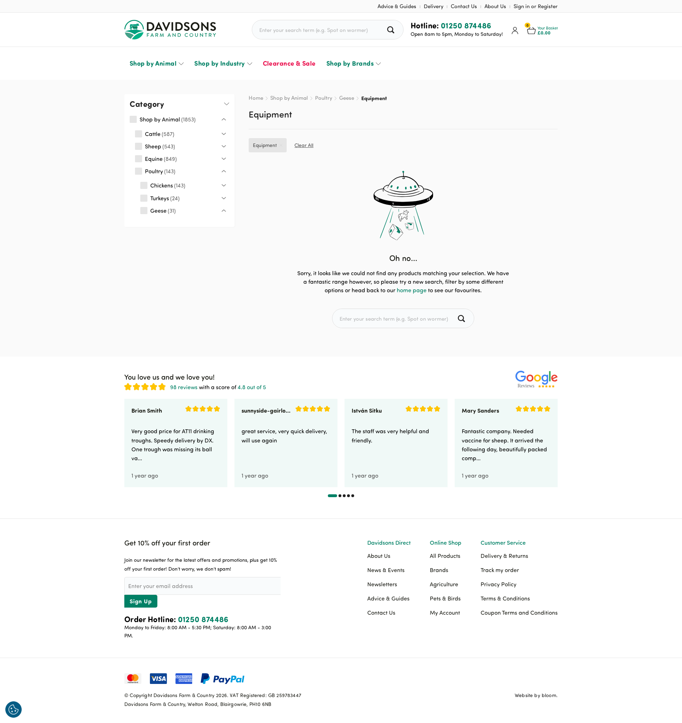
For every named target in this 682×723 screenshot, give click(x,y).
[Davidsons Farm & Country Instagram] (552, 678)
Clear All (303, 145)
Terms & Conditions (505, 598)
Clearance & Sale (289, 63)
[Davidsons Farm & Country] (170, 29)
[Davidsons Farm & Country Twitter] (534, 678)
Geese (346, 97)
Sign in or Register (536, 6)
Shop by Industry (219, 63)
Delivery (433, 6)
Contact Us (464, 6)
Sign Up (141, 601)
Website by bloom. (536, 695)
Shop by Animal (153, 63)
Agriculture (444, 584)
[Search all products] (391, 29)
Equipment (265, 145)
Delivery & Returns (504, 555)
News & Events (386, 569)
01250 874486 (466, 25)
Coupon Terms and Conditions (519, 612)
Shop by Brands (350, 63)
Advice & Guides (397, 6)
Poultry (323, 97)
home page (412, 290)
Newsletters (382, 584)
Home (256, 97)
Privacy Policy (498, 584)
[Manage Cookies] (13, 709)
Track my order (500, 569)
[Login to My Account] (515, 29)
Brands (439, 569)
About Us (495, 6)
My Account (445, 612)
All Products (445, 555)
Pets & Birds (445, 598)
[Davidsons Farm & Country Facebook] (517, 678)
